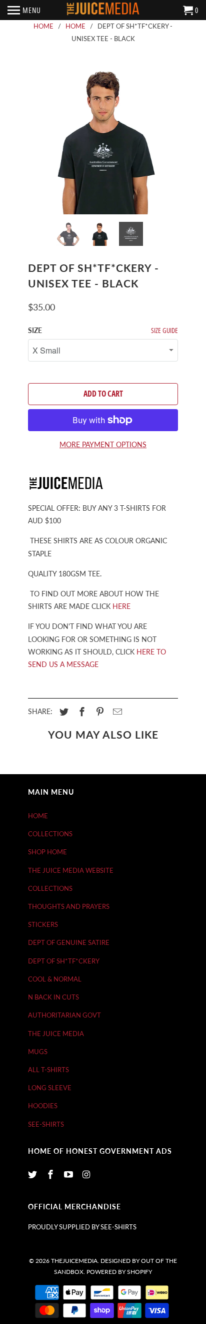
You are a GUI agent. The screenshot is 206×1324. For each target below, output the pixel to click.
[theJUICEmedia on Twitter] (33, 1174)
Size (35, 330)
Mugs (38, 1052)
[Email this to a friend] (116, 711)
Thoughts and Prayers (69, 906)
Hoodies (43, 1106)
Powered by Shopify (119, 1271)
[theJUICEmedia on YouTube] (69, 1174)
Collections (50, 834)
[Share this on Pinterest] (98, 711)
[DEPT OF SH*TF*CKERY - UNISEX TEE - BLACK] (103, 139)
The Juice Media (56, 1034)
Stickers (43, 924)
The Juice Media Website (71, 870)
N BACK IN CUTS (53, 997)
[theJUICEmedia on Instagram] (87, 1174)
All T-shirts (48, 1070)
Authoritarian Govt (64, 1015)
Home (38, 816)
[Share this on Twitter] (62, 711)
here (121, 606)
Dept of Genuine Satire (69, 942)
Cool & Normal (55, 979)
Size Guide (164, 330)
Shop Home (47, 852)
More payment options (103, 444)
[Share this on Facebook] (80, 711)
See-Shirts (46, 1124)
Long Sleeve (50, 1088)
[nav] (24, 10)
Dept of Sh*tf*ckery (64, 961)
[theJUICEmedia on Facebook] (51, 1174)
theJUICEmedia (74, 1260)
